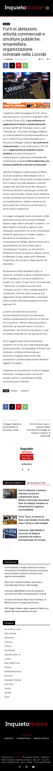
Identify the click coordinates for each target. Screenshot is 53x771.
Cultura (8, 646)
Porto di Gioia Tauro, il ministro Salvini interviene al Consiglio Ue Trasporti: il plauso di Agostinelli (38, 430)
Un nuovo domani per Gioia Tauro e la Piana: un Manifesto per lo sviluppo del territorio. (25, 601)
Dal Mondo (10, 650)
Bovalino (14, 391)
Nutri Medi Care (12, 663)
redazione (9, 59)
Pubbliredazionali (13, 671)
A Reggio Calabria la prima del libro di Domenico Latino (12, 427)
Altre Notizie (10, 633)
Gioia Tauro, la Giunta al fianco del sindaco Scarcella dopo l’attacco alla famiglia (33, 520)
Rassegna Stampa (13, 680)
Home (5, 19)
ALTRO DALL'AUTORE (36, 483)
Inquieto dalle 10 (12, 654)
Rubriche (9, 684)
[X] (12, 65)
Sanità (7, 688)
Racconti (9, 675)
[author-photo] (26, 460)
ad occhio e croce (13, 629)
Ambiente (9, 637)
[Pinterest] (18, 65)
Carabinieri (25, 391)
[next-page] (9, 547)
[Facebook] (5, 65)
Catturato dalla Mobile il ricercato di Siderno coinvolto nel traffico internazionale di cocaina (25, 592)
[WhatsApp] (25, 65)
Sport (7, 696)
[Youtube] (33, 767)
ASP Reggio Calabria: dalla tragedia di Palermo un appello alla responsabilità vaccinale (27, 609)
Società (8, 692)
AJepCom (17, 757)
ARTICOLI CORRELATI (14, 483)
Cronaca (13, 19)
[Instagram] (26, 767)
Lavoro (8, 658)
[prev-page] (4, 547)
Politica (8, 667)
